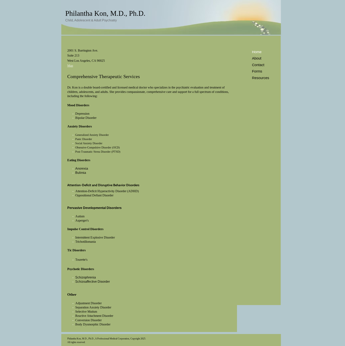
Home (257, 52)
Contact (258, 65)
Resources (260, 78)
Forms (257, 71)
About (256, 58)
